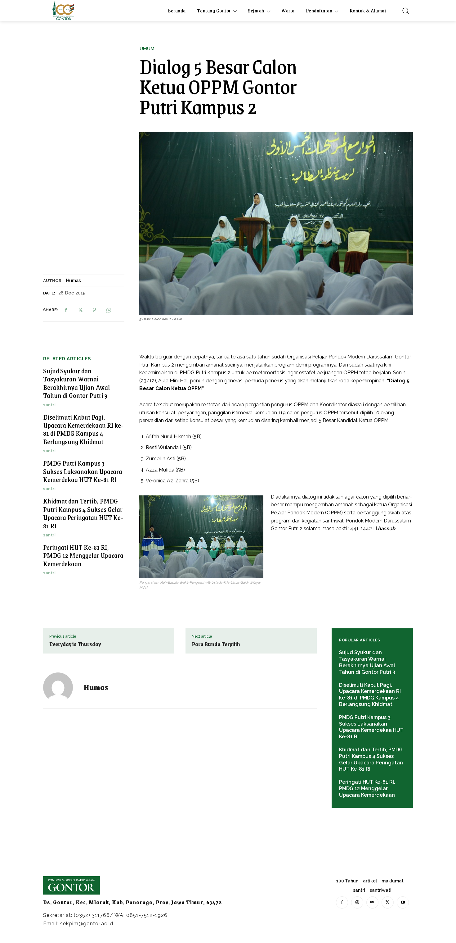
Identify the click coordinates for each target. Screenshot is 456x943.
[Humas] (61, 687)
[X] (80, 310)
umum (147, 49)
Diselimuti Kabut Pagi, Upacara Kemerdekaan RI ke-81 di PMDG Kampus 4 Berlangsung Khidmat (83, 429)
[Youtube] (403, 902)
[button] (405, 10)
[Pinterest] (94, 310)
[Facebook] (66, 310)
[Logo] (63, 10)
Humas (73, 280)
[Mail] (372, 902)
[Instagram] (357, 902)
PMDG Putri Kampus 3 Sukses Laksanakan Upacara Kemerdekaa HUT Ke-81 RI (82, 471)
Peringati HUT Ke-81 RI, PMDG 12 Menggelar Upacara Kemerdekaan (83, 555)
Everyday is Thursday (75, 643)
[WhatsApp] (108, 310)
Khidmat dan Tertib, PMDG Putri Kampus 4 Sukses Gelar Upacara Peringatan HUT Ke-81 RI (83, 513)
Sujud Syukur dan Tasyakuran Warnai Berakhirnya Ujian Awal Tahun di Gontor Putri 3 (76, 383)
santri (49, 405)
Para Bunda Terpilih (216, 643)
